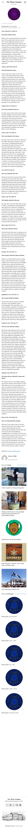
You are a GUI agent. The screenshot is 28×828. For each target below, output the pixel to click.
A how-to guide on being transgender (13, 488)
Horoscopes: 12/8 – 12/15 (9, 689)
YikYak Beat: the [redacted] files (11, 539)
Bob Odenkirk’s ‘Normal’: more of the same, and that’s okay (13, 564)
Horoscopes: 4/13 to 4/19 (9, 616)
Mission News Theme (9, 826)
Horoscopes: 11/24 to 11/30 (10, 713)
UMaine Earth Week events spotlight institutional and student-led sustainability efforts (13, 513)
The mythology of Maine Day (10, 589)
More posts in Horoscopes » (20, 593)
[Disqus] (14, 734)
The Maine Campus (14, 2)
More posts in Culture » (21, 465)
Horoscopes (17, 451)
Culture (10, 451)
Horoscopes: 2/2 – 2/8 (8, 664)
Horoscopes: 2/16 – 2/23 (9, 640)
